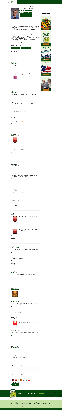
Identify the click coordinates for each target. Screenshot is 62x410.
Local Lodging (59, 2)
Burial (39, 2)
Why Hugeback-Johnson (30, 2)
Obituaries (35, 2)
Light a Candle (23, 10)
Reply (11, 68)
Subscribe (46, 13)
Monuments (55, 2)
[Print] (20, 17)
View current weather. (25, 42)
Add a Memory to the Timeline (25, 12)
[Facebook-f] (49, 403)
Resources (51, 2)
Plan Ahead (46, 2)
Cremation (42, 2)
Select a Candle (14, 377)
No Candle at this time (16, 382)
